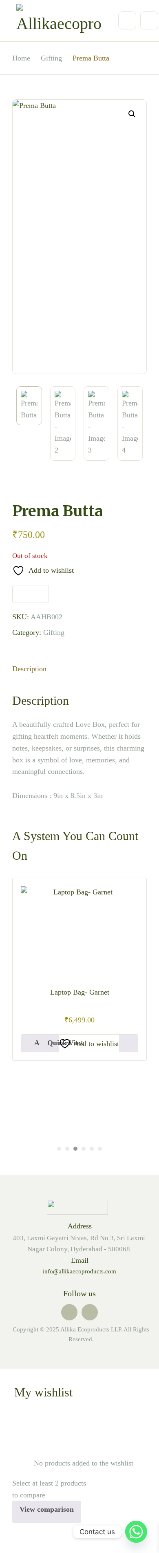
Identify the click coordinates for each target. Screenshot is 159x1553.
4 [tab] (84, 1149)
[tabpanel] (79, 969)
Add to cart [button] (37, 1043)
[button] (132, 114)
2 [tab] (67, 1149)
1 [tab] (59, 1149)
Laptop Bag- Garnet (79, 992)
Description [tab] (29, 669)
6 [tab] (100, 1149)
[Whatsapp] (136, 1532)
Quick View (53, 1043)
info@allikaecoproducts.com (79, 1271)
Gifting (53, 632)
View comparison (47, 1509)
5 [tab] (92, 1149)
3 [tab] (75, 1149)
